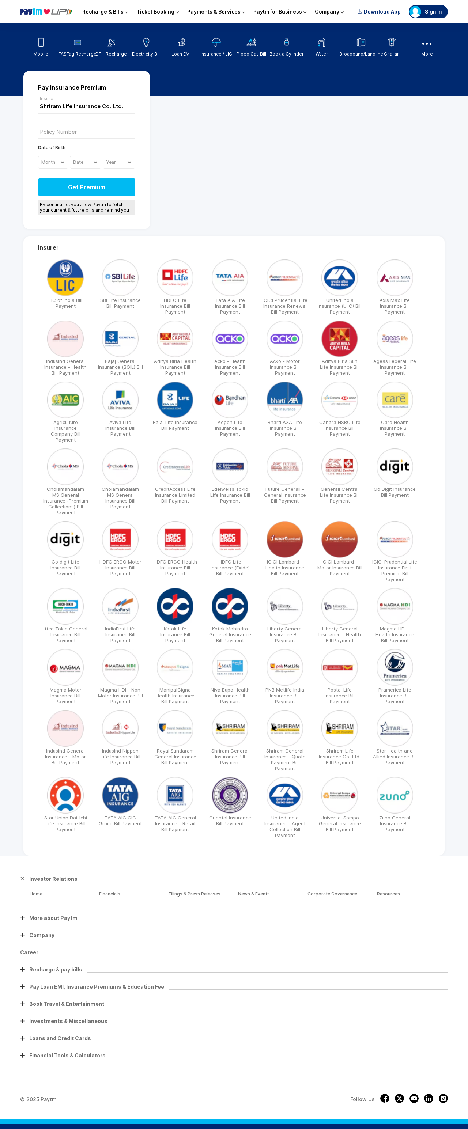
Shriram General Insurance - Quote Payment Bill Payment (285, 759)
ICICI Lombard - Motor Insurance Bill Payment (339, 567)
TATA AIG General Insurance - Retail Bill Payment (175, 823)
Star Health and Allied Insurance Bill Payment (395, 756)
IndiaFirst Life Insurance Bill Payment (120, 634)
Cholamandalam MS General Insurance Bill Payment (120, 497)
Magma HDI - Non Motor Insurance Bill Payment (120, 695)
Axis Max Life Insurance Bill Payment (395, 306)
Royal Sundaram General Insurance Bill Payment (175, 756)
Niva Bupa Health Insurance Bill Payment (230, 695)
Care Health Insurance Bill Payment (395, 428)
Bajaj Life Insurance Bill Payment (175, 425)
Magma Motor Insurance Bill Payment (66, 695)
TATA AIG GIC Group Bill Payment (120, 820)
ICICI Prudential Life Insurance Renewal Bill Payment (285, 306)
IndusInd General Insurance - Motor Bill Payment (65, 756)
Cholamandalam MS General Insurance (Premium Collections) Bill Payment (65, 500)
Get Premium (86, 187)
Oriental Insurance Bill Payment (230, 820)
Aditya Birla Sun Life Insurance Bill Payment (340, 367)
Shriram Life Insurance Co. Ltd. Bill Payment (340, 756)
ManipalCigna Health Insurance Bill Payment (175, 695)
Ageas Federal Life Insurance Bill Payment (394, 367)
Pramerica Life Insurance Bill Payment (394, 695)
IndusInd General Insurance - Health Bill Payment (65, 367)
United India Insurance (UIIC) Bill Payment (340, 306)
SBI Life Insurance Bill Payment (120, 303)
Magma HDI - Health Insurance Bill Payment (394, 634)
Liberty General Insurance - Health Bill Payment (339, 634)
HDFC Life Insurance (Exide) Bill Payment (230, 567)
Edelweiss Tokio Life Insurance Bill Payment (230, 495)
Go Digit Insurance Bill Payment (395, 492)
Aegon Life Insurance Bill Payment (230, 428)
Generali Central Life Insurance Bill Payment (340, 495)
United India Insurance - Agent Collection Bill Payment (285, 826)
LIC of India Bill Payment (65, 303)
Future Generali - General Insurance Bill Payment (285, 495)
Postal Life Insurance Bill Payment (340, 695)
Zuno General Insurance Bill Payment (394, 823)
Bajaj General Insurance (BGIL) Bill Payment (120, 367)
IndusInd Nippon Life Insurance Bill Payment (120, 756)
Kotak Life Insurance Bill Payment (175, 634)
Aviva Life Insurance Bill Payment (120, 428)
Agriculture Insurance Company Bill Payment (65, 431)
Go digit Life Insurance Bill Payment (65, 567)
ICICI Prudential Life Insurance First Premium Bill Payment (394, 570)
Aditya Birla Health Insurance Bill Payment (175, 367)
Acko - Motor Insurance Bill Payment (285, 367)
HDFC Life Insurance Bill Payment (175, 306)
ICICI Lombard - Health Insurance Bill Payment (284, 567)
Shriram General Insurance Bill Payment (230, 756)
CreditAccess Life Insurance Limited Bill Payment (175, 495)
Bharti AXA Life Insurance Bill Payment (285, 428)
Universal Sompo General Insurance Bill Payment (340, 823)
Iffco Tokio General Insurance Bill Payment (65, 634)
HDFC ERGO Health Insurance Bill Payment (175, 567)
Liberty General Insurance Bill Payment (285, 634)
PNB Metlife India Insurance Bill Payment (284, 695)
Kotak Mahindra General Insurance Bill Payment (230, 634)
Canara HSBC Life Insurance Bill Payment (340, 428)
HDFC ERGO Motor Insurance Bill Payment (120, 567)
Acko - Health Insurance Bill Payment (230, 367)
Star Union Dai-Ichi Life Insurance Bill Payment (65, 823)
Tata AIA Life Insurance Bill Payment (230, 306)
